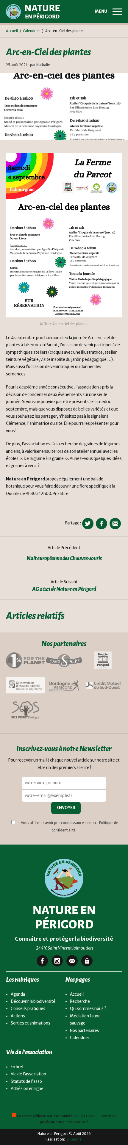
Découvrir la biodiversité (33, 1001)
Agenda (18, 994)
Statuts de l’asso (26, 1081)
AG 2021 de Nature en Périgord (64, 589)
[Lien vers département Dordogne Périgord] (64, 685)
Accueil (12, 31)
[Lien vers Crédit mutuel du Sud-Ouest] (102, 685)
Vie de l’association (28, 1074)
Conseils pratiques (28, 1008)
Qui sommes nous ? (88, 1008)
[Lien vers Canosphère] (64, 660)
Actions (18, 1016)
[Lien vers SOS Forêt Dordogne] (25, 710)
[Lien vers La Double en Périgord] (102, 660)
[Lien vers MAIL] (72, 961)
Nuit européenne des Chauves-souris (64, 558)
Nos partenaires (84, 1030)
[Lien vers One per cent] (25, 660)
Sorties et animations (30, 1023)
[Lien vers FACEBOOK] (42, 961)
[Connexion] (87, 961)
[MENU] (117, 11)
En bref (17, 1066)
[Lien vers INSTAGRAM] (57, 961)
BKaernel (73, 1139)
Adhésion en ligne (27, 1088)
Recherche (80, 1001)
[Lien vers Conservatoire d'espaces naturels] (25, 685)
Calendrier (31, 31)
